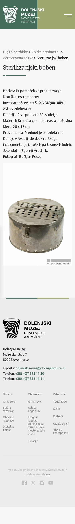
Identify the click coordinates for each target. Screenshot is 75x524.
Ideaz (46, 474)
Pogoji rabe (60, 401)
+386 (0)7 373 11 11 (29, 378)
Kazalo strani (61, 423)
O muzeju (9, 401)
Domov (7, 394)
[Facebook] (24, 483)
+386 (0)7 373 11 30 (29, 373)
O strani (58, 416)
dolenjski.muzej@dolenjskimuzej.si (40, 368)
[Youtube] (50, 483)
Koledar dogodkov (34, 409)
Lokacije (33, 441)
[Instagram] (42, 483)
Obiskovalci (35, 394)
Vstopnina (59, 394)
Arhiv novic (35, 401)
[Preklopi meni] (68, 15)
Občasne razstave (8, 419)
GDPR (56, 408)
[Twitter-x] (33, 483)
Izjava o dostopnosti (60, 431)
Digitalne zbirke (8, 428)
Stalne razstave (8, 409)
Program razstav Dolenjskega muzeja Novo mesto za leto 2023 (36, 426)
